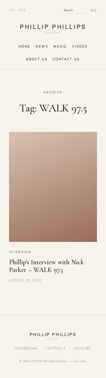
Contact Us (66, 59)
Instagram (26, 348)
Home (24, 46)
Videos (80, 46)
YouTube (82, 348)
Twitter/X (55, 348)
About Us (36, 59)
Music (60, 46)
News (42, 46)
